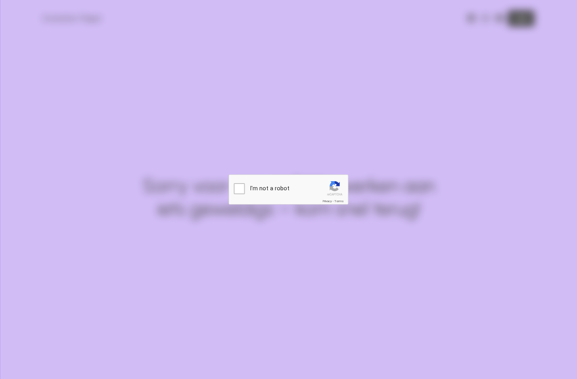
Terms (339, 201)
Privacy (327, 201)
